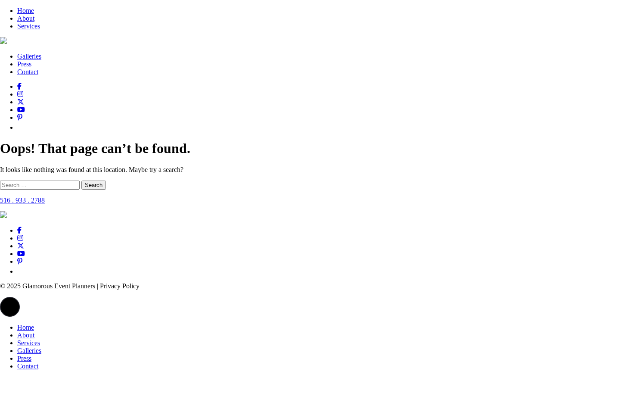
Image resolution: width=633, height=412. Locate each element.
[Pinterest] (19, 117)
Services (28, 26)
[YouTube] (21, 109)
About (25, 18)
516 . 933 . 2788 (22, 200)
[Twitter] (20, 102)
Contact (27, 71)
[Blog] (20, 127)
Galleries (29, 56)
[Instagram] (20, 94)
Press (24, 64)
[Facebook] (19, 86)
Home (25, 10)
